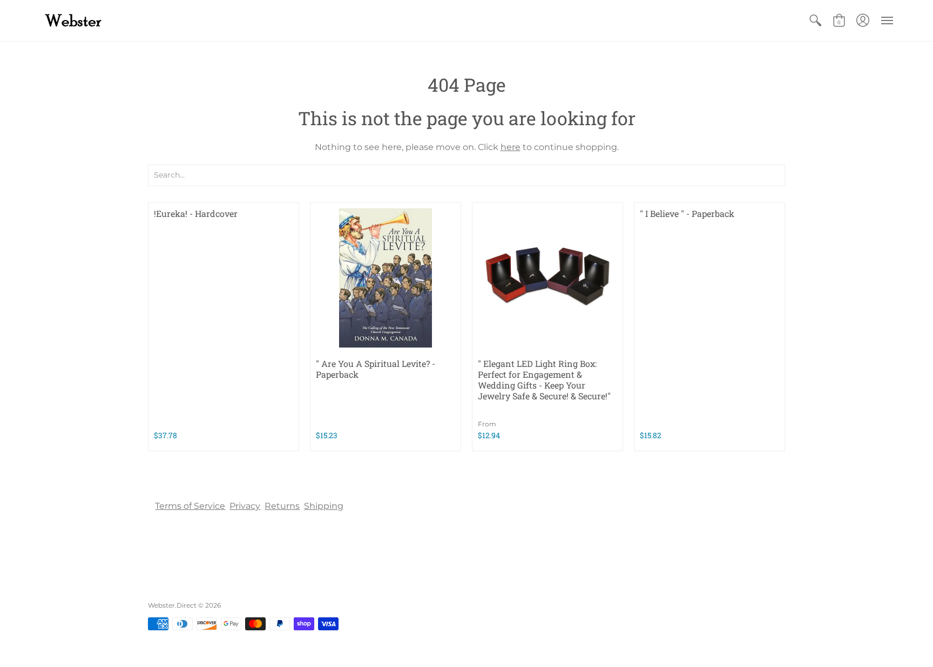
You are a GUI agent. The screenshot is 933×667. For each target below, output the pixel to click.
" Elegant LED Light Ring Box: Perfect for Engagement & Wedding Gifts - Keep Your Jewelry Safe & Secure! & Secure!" (544, 379)
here (510, 147)
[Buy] (385, 278)
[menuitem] (815, 20)
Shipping (323, 506)
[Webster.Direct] (107, 20)
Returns (282, 506)
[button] (815, 20)
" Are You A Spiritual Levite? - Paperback (375, 369)
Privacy (244, 506)
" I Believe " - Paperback (687, 213)
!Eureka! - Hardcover (196, 213)
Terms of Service (190, 506)
